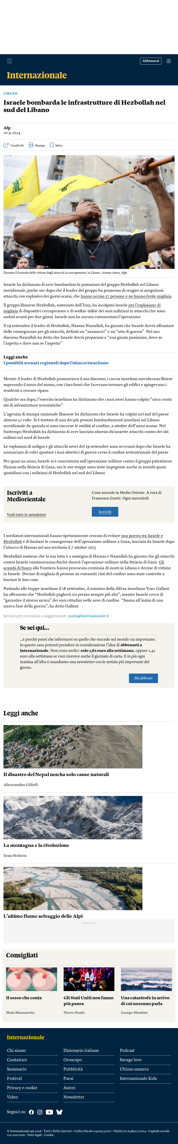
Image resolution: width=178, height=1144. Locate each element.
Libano (10, 93)
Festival (14, 1079)
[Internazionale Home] (27, 1037)
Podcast (127, 1051)
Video (12, 1097)
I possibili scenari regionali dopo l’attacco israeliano (55, 363)
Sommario (16, 1069)
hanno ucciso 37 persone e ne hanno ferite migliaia (126, 297)
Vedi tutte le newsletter (26, 515)
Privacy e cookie (22, 1088)
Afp (7, 128)
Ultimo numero (134, 1069)
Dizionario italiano (81, 1051)
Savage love (131, 1060)
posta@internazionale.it (88, 616)
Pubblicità (73, 1069)
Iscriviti (105, 512)
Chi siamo (16, 1051)
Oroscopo (72, 1060)
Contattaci (17, 1060)
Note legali (34, 1135)
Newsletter (73, 1097)
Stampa (40, 145)
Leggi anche (15, 357)
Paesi (68, 1079)
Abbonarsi (150, 61)
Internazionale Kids (138, 1079)
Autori (69, 1088)
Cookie (49, 1135)
